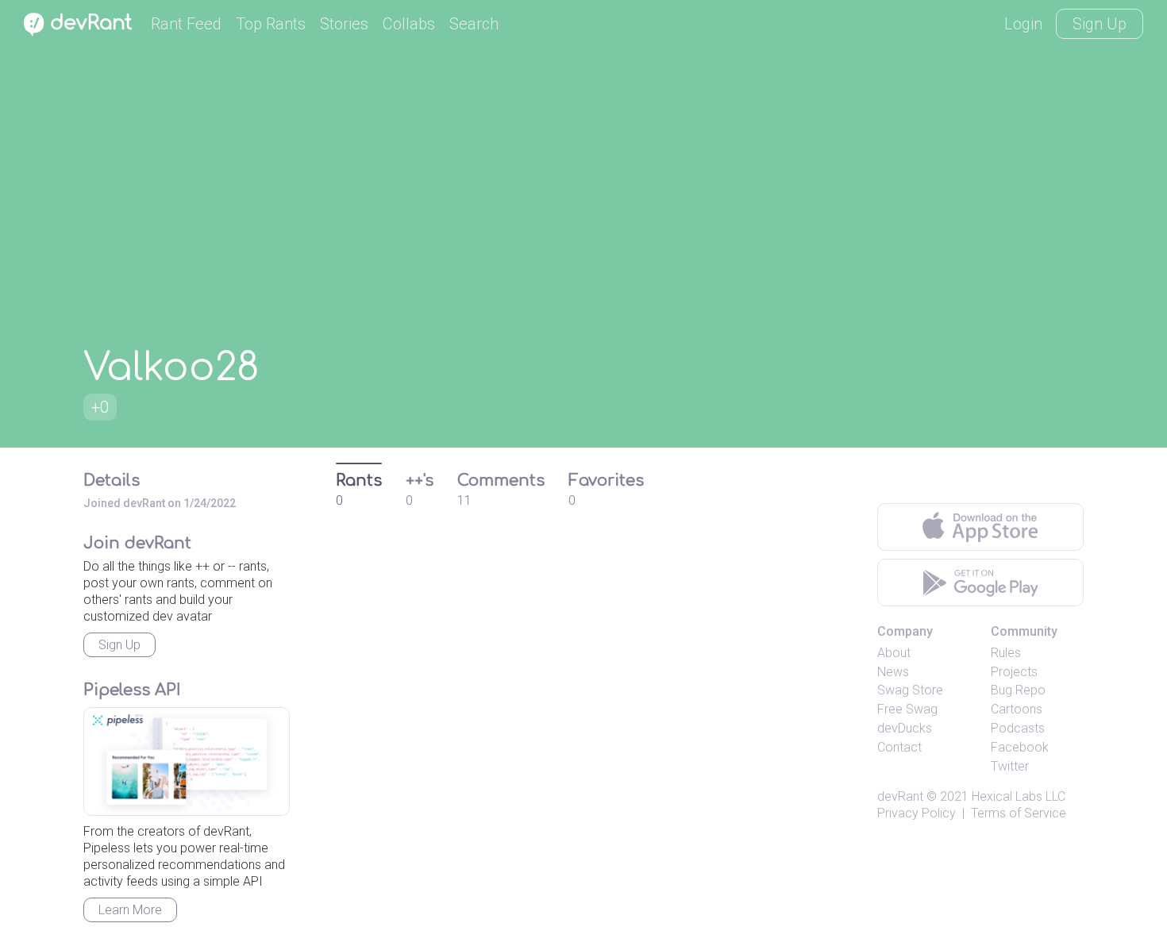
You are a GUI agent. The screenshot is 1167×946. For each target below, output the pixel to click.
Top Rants (271, 23)
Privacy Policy (916, 813)
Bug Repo (1018, 690)
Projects (1014, 671)
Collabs (409, 23)
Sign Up (1100, 23)
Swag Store (910, 690)
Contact (899, 747)
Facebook (1020, 747)
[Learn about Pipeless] (186, 761)
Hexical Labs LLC (1018, 796)
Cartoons (1016, 709)
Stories (344, 23)
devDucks (904, 728)
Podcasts (1018, 728)
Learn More (130, 909)
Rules (1006, 652)
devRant (900, 796)
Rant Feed (186, 23)
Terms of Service (1018, 813)
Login (1023, 23)
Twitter (1010, 766)
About (894, 652)
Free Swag (907, 709)
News (893, 671)
